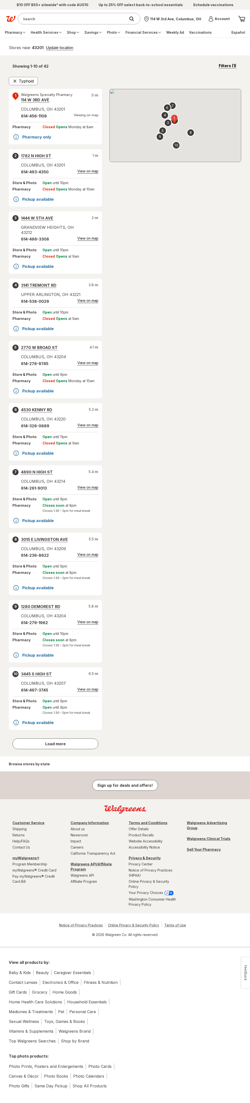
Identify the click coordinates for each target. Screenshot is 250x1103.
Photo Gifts (19, 1085)
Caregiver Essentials (72, 972)
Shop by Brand (75, 1041)
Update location (59, 48)
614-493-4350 (35, 171)
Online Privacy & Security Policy (149, 884)
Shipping (19, 829)
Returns (18, 835)
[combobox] (73, 18)
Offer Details (139, 829)
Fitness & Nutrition (101, 982)
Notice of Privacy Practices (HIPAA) (150, 872)
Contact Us (21, 847)
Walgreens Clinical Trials (208, 839)
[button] (219, 18)
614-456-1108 (34, 116)
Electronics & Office (60, 982)
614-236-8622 (35, 555)
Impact (76, 841)
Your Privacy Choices (146, 893)
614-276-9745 (34, 363)
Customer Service (28, 823)
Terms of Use (175, 925)
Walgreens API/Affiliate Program (91, 866)
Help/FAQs (21, 841)
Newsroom (79, 835)
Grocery (39, 992)
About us (78, 829)
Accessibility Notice (144, 847)
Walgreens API (82, 875)
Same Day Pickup (50, 1085)
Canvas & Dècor (24, 1076)
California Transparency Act (93, 853)
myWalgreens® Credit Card (34, 870)
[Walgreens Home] (10, 19)
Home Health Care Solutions (35, 1001)
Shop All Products (90, 1085)
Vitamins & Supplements (31, 1031)
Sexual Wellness (24, 1021)
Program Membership (29, 864)
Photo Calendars (88, 1076)
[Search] (134, 18)
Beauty (42, 972)
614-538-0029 (35, 301)
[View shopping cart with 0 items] (241, 18)
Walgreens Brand (75, 1031)
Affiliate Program (84, 881)
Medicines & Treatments (31, 1011)
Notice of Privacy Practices (81, 925)
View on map (87, 171)
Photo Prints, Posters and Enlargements (46, 1066)
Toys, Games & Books (64, 1021)
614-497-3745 (34, 690)
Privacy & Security (145, 858)
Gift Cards (18, 992)
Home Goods (64, 992)
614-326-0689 (35, 425)
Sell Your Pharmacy (204, 849)
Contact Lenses (23, 982)
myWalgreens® (25, 858)
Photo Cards (100, 1066)
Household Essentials (87, 1001)
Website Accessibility (146, 841)
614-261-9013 (34, 488)
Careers (77, 847)
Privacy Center (141, 864)
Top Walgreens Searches (32, 1041)
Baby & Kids (20, 972)
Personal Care (82, 1011)
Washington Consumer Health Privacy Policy (152, 901)
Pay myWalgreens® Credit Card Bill (33, 878)
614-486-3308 (35, 239)
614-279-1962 (34, 622)
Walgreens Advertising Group (207, 825)
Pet (61, 1011)
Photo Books (56, 1076)
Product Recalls (141, 835)
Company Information (90, 823)
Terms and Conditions (148, 823)
